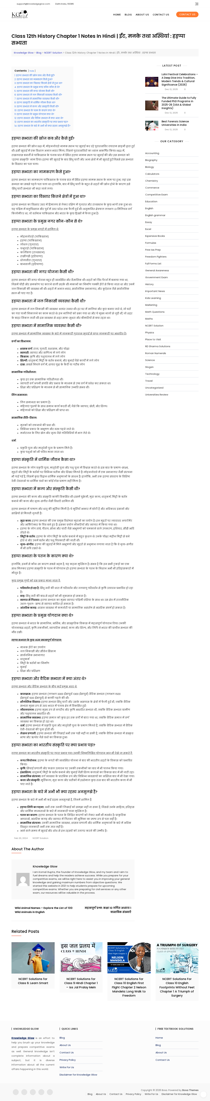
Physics (149, 332)
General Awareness (157, 270)
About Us (142, 14)
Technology (152, 374)
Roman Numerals (155, 353)
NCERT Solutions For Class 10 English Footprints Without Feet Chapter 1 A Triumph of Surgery (177, 987)
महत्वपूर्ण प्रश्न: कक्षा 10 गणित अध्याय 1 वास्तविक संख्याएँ (108, 910)
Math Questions (155, 312)
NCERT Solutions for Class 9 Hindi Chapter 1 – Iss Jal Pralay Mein (81, 983)
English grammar (155, 215)
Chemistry (151, 180)
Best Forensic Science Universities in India (175, 123)
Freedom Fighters (156, 256)
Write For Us (67, 1067)
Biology (149, 167)
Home (117, 14)
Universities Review (156, 394)
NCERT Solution (40, 838)
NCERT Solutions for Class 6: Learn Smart (33, 981)
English (149, 208)
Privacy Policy (68, 1060)
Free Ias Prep (153, 249)
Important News (155, 291)
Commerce (152, 187)
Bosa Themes (190, 1090)
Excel (148, 229)
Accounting (152, 153)
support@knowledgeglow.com (33, 3)
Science (150, 360)
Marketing (151, 305)
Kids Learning (153, 298)
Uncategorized (154, 387)
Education (151, 201)
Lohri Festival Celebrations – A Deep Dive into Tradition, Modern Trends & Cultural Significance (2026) (180, 79)
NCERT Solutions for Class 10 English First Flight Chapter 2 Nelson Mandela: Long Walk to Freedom (129, 987)
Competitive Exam (156, 194)
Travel (149, 380)
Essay (148, 222)
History (149, 284)
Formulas (150, 243)
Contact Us (161, 14)
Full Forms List (153, 263)
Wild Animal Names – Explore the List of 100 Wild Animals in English (44, 910)
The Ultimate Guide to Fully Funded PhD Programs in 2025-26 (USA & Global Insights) (179, 103)
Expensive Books (155, 236)
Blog (128, 14)
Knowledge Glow (45, 866)
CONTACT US (187, 14)
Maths (149, 318)
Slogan (149, 367)
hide (32, 70)
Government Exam (156, 277)
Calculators (152, 174)
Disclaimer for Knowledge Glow (78, 1074)
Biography (151, 160)
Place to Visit (153, 339)
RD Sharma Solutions (157, 346)
